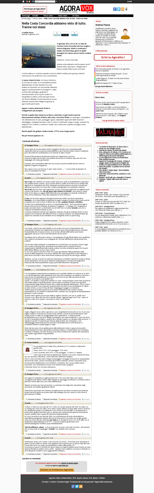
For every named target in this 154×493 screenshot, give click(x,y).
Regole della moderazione (103, 482)
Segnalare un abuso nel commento (70, 174)
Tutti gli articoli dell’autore (103, 86)
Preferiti (74, 35)
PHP (90, 478)
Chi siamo (45, 482)
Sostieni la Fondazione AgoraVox (56, 469)
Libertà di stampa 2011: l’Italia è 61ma (109, 83)
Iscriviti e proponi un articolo (34, 11)
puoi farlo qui (63, 465)
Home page (26, 16)
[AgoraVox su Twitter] (118, 10)
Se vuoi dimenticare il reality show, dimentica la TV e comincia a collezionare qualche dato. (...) (113, 216)
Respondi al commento (50, 174)
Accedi (129, 1)
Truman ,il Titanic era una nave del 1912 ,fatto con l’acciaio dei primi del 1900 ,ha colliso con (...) (112, 202)
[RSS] (122, 10)
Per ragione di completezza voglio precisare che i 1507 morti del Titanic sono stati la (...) (112, 209)
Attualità (35, 16)
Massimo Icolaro (109, 104)
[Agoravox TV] (32, 1)
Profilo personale (101, 51)
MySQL (95, 478)
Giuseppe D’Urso (32, 145)
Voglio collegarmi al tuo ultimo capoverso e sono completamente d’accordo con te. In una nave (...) (112, 223)
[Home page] (77, 13)
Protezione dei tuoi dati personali (81, 482)
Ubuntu (85, 478)
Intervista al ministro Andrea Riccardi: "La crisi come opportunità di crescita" (111, 74)
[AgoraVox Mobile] (126, 10)
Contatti (53, 482)
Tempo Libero (62, 16)
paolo (28, 178)
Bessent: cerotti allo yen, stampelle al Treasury (115, 177)
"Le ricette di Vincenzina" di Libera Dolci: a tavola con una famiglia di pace (113, 147)
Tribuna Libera (48, 16)
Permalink (87, 174)
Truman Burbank (32, 342)
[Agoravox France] (27, 1)
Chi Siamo (75, 16)
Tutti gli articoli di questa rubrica (113, 120)
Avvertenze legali (63, 482)
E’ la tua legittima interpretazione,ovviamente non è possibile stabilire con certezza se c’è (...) (113, 230)
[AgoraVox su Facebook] (115, 10)
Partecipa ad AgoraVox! (34, 9)
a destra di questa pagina (69, 463)
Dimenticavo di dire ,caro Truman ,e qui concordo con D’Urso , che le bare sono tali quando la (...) (112, 195)
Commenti (57, 35)
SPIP (74, 478)
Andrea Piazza (28, 32)
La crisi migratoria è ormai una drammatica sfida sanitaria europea (113, 158)
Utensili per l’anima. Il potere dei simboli (112, 150)
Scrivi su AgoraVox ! (113, 57)
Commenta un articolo (34, 174)
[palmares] (110, 137)
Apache (79, 478)
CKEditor (102, 478)
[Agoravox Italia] (30, 1)
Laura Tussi (100, 111)
